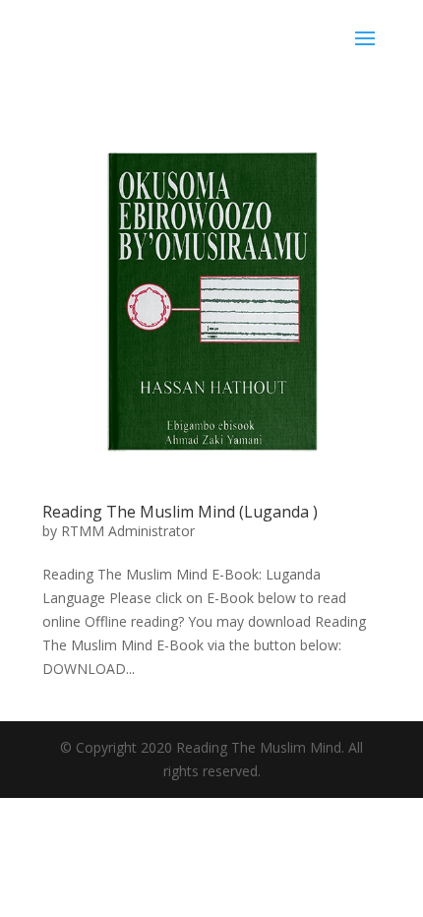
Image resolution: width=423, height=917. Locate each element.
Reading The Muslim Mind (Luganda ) (180, 511)
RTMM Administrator (128, 530)
